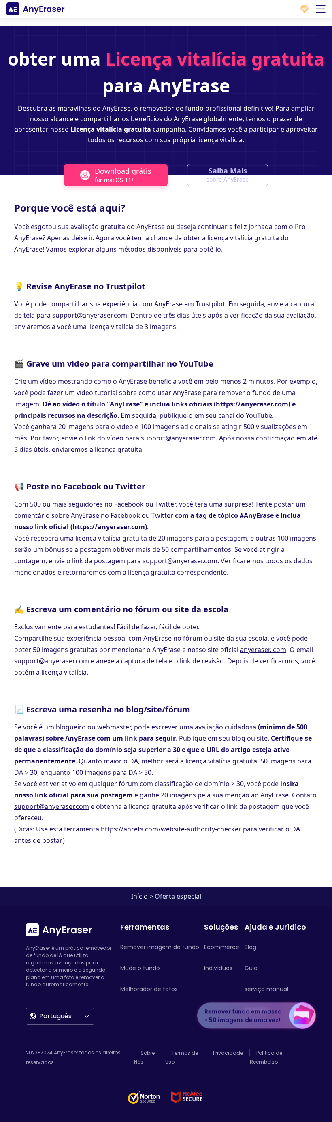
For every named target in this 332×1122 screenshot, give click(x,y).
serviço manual (266, 989)
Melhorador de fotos (149, 989)
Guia (251, 968)
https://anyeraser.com (252, 404)
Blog (250, 947)
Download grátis (123, 175)
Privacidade (228, 1052)
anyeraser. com (263, 649)
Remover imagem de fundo (159, 947)
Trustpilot (210, 303)
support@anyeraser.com (89, 315)
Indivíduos (218, 968)
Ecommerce (221, 947)
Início (139, 896)
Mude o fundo (140, 968)
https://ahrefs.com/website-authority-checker (171, 829)
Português (55, 1016)
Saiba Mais (227, 174)
